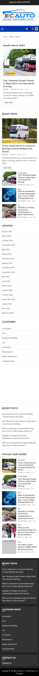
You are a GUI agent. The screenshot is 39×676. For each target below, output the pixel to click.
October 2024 (7, 240)
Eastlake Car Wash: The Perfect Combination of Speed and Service (26, 211)
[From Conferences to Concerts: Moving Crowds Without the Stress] (19, 130)
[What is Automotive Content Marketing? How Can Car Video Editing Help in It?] (9, 195)
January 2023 (7, 290)
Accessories (6, 328)
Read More (8, 103)
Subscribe (36, 28)
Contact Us (6, 663)
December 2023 (8, 267)
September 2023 (8, 272)
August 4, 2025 (16, 155)
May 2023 (6, 277)
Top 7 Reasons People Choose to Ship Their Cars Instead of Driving (18, 83)
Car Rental (7, 141)
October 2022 (7, 295)
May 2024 (6, 249)
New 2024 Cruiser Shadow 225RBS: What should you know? (27, 547)
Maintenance (7, 352)
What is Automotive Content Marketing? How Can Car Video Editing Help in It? (26, 194)
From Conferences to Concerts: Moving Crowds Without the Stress (18, 148)
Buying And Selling (9, 338)
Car (19, 205)
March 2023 (6, 286)
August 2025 (7, 231)
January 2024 (7, 263)
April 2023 (6, 281)
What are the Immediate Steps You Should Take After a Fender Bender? (19, 444)
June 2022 (6, 308)
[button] (2, 29)
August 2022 (7, 304)
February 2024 (8, 258)
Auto (19, 189)
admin (7, 89)
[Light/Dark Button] (28, 29)
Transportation (10, 73)
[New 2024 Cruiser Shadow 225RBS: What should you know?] (9, 547)
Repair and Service (9, 356)
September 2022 (8, 299)
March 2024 (6, 254)
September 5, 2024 (26, 217)
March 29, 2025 (18, 89)
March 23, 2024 (25, 552)
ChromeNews (30, 671)
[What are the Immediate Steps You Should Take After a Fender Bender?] (9, 531)
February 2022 (8, 313)
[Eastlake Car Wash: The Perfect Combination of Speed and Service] (9, 211)
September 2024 (8, 245)
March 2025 (6, 236)
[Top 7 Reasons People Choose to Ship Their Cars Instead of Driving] (19, 62)
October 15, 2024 (25, 201)
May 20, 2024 (24, 537)
